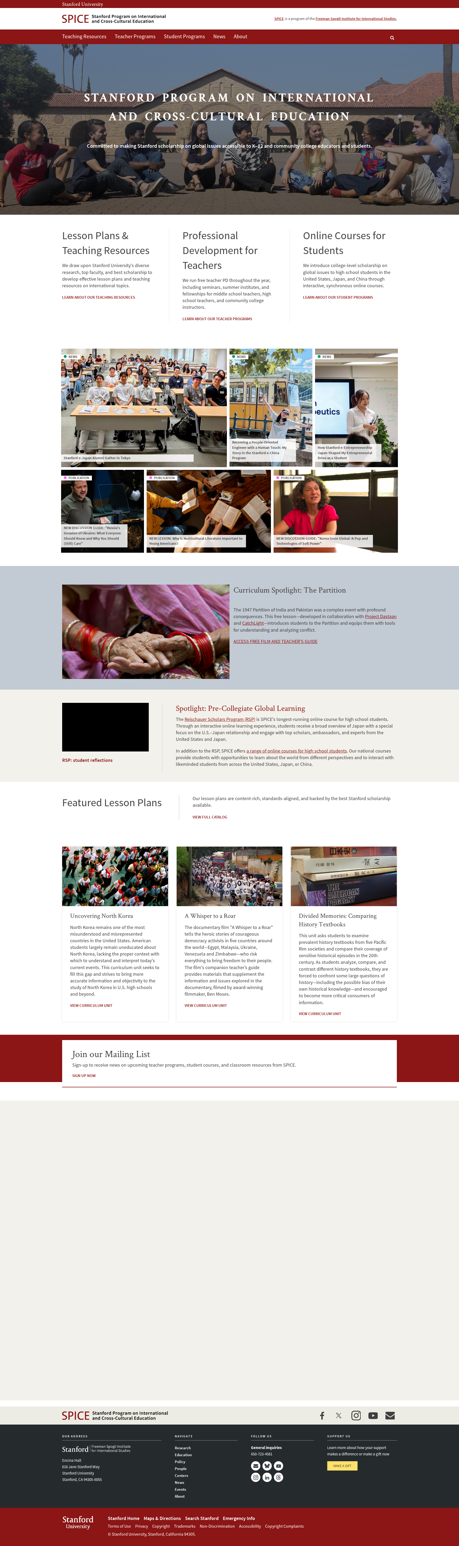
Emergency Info (239, 1518)
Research (183, 1447)
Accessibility (250, 1526)
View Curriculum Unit (91, 1005)
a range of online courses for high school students (296, 751)
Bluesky (267, 1466)
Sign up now (84, 1075)
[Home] (114, 19)
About (240, 36)
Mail (255, 1466)
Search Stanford (202, 1518)
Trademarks (185, 1526)
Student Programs (184, 36)
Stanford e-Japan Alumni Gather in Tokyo (97, 457)
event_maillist (390, 1415)
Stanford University (82, 4)
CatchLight (253, 623)
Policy (180, 1461)
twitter (339, 1415)
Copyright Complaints (284, 1526)
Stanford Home (123, 1518)
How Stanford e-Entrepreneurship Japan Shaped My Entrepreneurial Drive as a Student (345, 452)
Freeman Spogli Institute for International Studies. (356, 18)
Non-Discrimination (217, 1526)
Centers (181, 1475)
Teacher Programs (135, 36)
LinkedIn (267, 1477)
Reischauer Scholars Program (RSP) (220, 719)
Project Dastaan (381, 616)
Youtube (278, 1466)
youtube (373, 1415)
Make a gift (342, 1466)
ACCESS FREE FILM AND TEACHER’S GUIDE (275, 641)
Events (180, 1489)
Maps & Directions (162, 1518)
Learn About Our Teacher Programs (217, 318)
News (219, 36)
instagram (356, 1415)
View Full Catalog (210, 817)
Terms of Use (119, 1526)
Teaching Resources (84, 36)
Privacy (141, 1526)
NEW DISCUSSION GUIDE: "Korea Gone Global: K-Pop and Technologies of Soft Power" (322, 541)
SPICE (279, 18)
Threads (278, 1477)
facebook (322, 1415)
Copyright (161, 1526)
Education (183, 1454)
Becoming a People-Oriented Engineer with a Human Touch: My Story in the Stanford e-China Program (259, 450)
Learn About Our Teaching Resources (98, 297)
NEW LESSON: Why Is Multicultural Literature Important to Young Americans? (196, 541)
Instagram (255, 1477)
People (181, 1468)
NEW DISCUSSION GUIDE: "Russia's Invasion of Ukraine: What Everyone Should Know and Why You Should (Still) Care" (92, 535)
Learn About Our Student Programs (338, 297)
